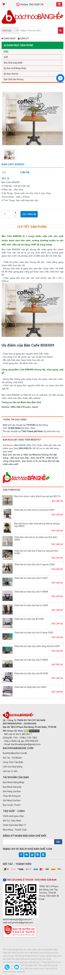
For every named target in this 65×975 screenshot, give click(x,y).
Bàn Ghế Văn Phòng (13, 79)
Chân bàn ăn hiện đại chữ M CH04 (31, 673)
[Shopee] (43, 854)
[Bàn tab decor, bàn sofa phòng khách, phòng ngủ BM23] (7, 527)
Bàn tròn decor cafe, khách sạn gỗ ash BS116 (37, 496)
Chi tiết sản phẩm (31, 227)
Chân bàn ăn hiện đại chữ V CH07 (31, 578)
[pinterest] (26, 854)
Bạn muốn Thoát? (12, 805)
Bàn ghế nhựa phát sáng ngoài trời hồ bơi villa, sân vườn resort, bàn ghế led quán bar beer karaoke (30, 968)
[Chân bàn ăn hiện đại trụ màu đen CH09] (7, 513)
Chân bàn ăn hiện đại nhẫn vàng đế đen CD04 (37, 646)
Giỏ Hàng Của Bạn (12, 800)
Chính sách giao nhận (13, 816)
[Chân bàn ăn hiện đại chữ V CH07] (7, 582)
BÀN (6, 51)
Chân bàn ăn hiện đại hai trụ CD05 (31, 605)
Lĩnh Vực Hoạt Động (12, 766)
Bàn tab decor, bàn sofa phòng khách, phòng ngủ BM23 (37, 524)
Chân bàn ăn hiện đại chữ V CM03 (31, 660)
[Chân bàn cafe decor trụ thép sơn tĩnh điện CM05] (7, 541)
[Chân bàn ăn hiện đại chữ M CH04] (7, 677)
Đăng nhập (9, 38)
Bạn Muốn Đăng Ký (12, 787)
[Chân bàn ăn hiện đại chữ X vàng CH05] (7, 636)
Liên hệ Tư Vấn (10, 771)
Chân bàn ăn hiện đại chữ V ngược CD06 (34, 564)
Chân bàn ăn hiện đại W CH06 (29, 619)
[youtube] (32, 854)
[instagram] (37, 854)
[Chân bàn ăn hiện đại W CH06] (7, 622)
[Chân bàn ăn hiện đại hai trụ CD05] (7, 609)
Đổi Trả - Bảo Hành (12, 820)
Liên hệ (25, 172)
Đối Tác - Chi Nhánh (12, 757)
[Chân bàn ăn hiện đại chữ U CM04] (7, 595)
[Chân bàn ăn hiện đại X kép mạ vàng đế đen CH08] (7, 554)
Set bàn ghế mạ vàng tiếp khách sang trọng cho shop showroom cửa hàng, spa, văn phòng (32, 959)
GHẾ (6, 57)
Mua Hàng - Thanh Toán (15, 829)
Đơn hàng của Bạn (12, 791)
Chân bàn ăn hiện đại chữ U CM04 (31, 591)
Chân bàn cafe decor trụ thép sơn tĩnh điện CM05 (35, 538)
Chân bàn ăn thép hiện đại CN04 (30, 687)
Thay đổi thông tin (12, 796)
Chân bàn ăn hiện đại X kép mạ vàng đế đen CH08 (36, 552)
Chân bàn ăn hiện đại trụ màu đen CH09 (34, 510)
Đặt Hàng (28, 214)
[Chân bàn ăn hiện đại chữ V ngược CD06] (7, 568)
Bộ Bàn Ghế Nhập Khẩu (15, 68)
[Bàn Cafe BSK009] (32, 118)
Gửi (58, 841)
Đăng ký (24, 38)
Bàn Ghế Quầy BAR (13, 62)
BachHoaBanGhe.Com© (15, 753)
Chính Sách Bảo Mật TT (14, 825)
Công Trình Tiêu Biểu (13, 762)
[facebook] (21, 854)
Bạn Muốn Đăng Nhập (13, 782)
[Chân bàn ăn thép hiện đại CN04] (7, 691)
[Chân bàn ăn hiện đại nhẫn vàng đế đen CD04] (7, 650)
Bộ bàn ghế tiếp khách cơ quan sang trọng (35, 956)
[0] (4, 4)
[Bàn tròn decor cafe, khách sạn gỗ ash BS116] (7, 500)
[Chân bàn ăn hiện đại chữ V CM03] (7, 663)
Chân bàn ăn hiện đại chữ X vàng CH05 (33, 632)
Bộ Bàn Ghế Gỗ (11, 74)
